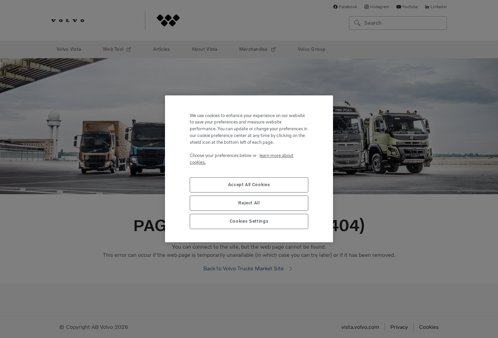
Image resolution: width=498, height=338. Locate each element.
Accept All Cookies (249, 184)
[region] (249, 168)
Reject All (249, 203)
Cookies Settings (249, 221)
